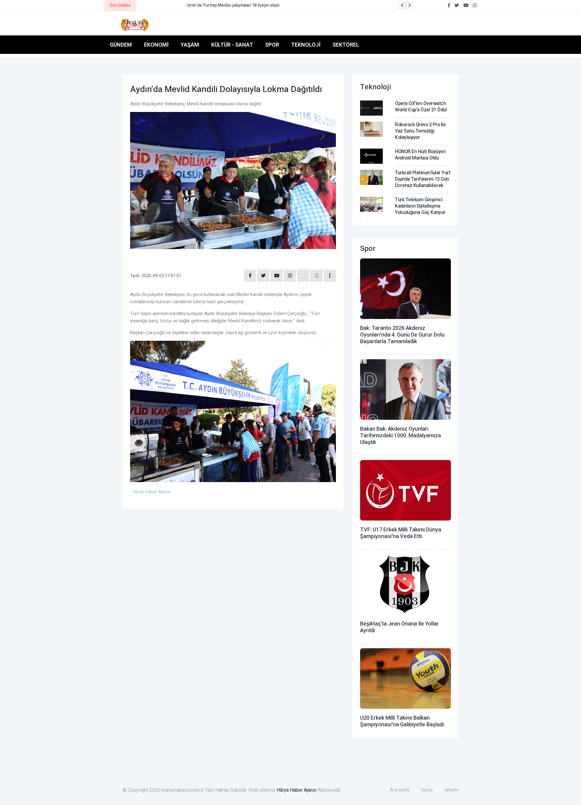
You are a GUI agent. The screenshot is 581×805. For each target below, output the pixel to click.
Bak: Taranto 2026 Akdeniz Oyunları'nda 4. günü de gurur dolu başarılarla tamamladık (402, 335)
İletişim (451, 790)
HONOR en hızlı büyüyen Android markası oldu (420, 155)
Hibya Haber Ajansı (297, 790)
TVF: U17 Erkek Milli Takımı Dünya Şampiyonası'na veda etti (400, 533)
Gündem (121, 44)
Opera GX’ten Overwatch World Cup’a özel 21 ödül (421, 106)
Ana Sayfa (399, 790)
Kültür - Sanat (232, 44)
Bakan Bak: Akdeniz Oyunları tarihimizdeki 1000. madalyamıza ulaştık (400, 435)
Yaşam (190, 44)
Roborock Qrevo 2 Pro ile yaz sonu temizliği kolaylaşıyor (420, 131)
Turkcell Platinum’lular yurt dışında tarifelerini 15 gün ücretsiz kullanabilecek (422, 179)
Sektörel (346, 44)
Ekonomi (156, 44)
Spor (272, 44)
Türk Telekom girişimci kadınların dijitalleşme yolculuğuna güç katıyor (420, 206)
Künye (427, 790)
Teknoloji (305, 44)
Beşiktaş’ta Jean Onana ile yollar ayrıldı (399, 627)
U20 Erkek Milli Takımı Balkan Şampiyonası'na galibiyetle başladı (402, 721)
